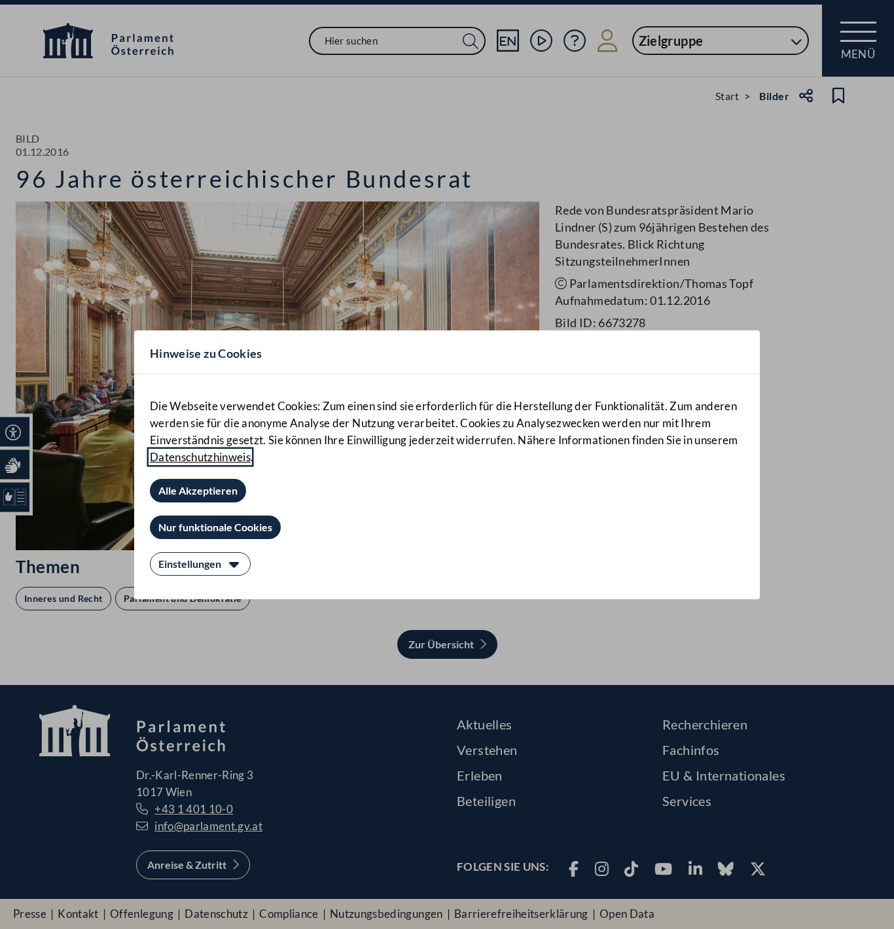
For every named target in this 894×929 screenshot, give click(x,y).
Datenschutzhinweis (200, 457)
